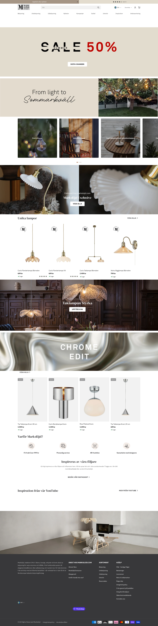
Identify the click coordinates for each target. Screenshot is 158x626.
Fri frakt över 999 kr (31, 453)
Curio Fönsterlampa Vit (57, 270)
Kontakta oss (120, 599)
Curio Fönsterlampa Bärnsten (29, 270)
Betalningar (120, 570)
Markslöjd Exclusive (75, 570)
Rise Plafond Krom (86, 424)
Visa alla (131, 218)
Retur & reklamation (123, 577)
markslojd (73, 469)
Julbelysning (103, 574)
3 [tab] (80, 162)
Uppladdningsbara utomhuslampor (120, 138)
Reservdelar (103, 581)
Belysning (102, 567)
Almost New (73, 567)
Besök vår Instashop (78, 477)
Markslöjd (37, 622)
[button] (139, 7)
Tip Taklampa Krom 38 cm (27, 424)
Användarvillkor (61, 622)
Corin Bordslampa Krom (57, 424)
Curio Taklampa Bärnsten (89, 270)
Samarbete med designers (127, 453)
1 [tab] (77, 162)
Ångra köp (119, 581)
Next (142, 138)
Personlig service (63, 453)
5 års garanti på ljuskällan (124, 588)
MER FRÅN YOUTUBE (127, 491)
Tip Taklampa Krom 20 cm (120, 424)
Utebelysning (103, 570)
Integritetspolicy (121, 585)
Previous (16, 138)
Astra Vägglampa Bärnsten (121, 270)
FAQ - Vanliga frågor (122, 567)
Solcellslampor (79, 138)
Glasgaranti (72, 574)
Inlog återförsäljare (122, 592)
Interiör (101, 577)
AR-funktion (95, 453)
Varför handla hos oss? (76, 577)
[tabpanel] (37, 138)
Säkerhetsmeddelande (123, 595)
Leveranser (120, 574)
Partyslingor (37, 138)
